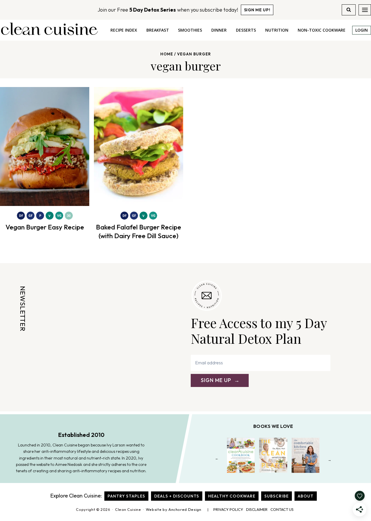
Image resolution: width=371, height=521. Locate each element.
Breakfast (157, 30)
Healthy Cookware (231, 496)
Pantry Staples (126, 496)
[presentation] (44, 146)
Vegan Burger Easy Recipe (45, 227)
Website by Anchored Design (173, 509)
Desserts (246, 30)
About (306, 496)
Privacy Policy (228, 509)
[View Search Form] (349, 9)
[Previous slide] (217, 459)
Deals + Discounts (176, 496)
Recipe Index (123, 30)
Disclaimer (257, 509)
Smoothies (190, 30)
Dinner (219, 30)
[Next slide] (329, 459)
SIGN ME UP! (257, 9)
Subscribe (276, 496)
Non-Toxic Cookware (321, 30)
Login (361, 30)
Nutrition (276, 30)
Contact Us (282, 509)
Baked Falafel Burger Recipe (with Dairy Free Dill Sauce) (138, 231)
